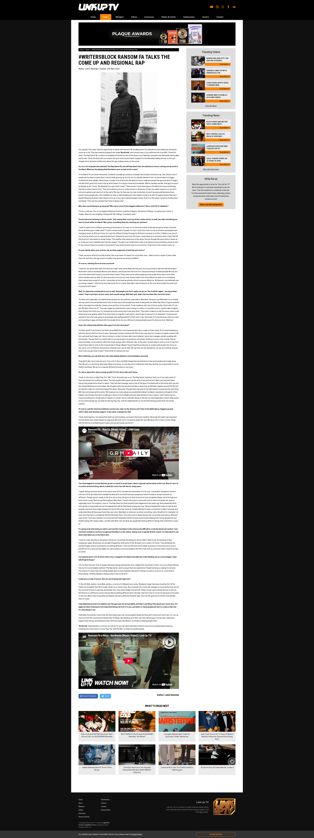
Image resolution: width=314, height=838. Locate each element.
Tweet (107, 696)
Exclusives (149, 17)
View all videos (211, 106)
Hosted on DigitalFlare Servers (87, 825)
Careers (205, 17)
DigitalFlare (106, 822)
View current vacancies (211, 204)
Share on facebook (89, 696)
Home (93, 17)
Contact (219, 17)
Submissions (189, 17)
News (105, 17)
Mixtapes (120, 17)
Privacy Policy (105, 810)
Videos (134, 17)
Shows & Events (168, 17)
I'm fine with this (215, 834)
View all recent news (211, 169)
